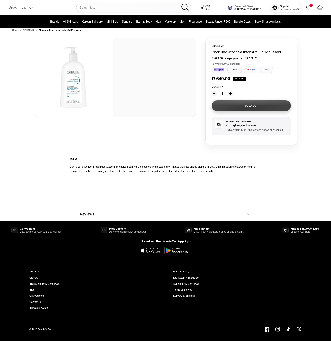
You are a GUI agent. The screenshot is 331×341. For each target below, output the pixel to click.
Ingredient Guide (38, 307)
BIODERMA (28, 30)
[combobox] (130, 7)
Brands (54, 21)
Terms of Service (182, 289)
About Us (34, 271)
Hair (158, 21)
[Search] (185, 8)
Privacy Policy (181, 271)
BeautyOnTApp (45, 329)
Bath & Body (144, 21)
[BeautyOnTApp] (37, 7)
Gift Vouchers (37, 295)
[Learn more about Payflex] (219, 70)
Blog (31, 289)
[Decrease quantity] (214, 93)
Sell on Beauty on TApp (186, 283)
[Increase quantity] (230, 93)
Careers (33, 277)
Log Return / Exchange (186, 277)
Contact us (35, 301)
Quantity (217, 87)
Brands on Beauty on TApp (44, 283)
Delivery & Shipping (184, 295)
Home (15, 30)
